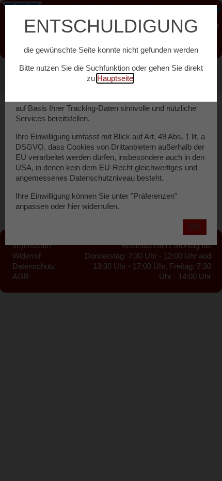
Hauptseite (115, 78)
